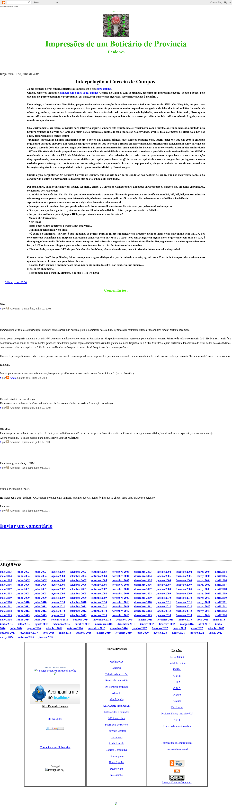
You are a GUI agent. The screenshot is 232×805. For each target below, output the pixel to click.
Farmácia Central (117, 730)
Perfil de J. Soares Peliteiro (55, 668)
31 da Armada (116, 743)
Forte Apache (116, 762)
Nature (177, 694)
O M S (177, 675)
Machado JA (116, 661)
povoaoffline (104, 89)
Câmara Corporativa (116, 749)
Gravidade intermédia (116, 680)
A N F (177, 719)
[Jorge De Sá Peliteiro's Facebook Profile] (55, 670)
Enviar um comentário (26, 526)
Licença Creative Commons (177, 782)
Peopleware (116, 768)
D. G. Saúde (177, 656)
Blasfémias (116, 737)
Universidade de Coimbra (177, 726)
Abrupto (116, 693)
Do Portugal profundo (116, 686)
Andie (13, 377)
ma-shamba (116, 775)
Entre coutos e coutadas (116, 712)
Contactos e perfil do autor (55, 747)
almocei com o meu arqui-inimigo (79, 92)
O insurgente (116, 756)
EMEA (177, 669)
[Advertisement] (116, 794)
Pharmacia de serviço (116, 724)
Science (177, 701)
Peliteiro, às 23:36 (16, 282)
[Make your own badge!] (55, 674)
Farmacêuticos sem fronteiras (177, 742)
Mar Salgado (116, 699)
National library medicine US (177, 713)
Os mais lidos (55, 719)
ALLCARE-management (116, 705)
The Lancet (177, 707)
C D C (177, 688)
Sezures (116, 667)
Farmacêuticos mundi (177, 749)
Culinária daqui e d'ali (116, 674)
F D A (177, 682)
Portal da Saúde (177, 663)
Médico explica (116, 718)
